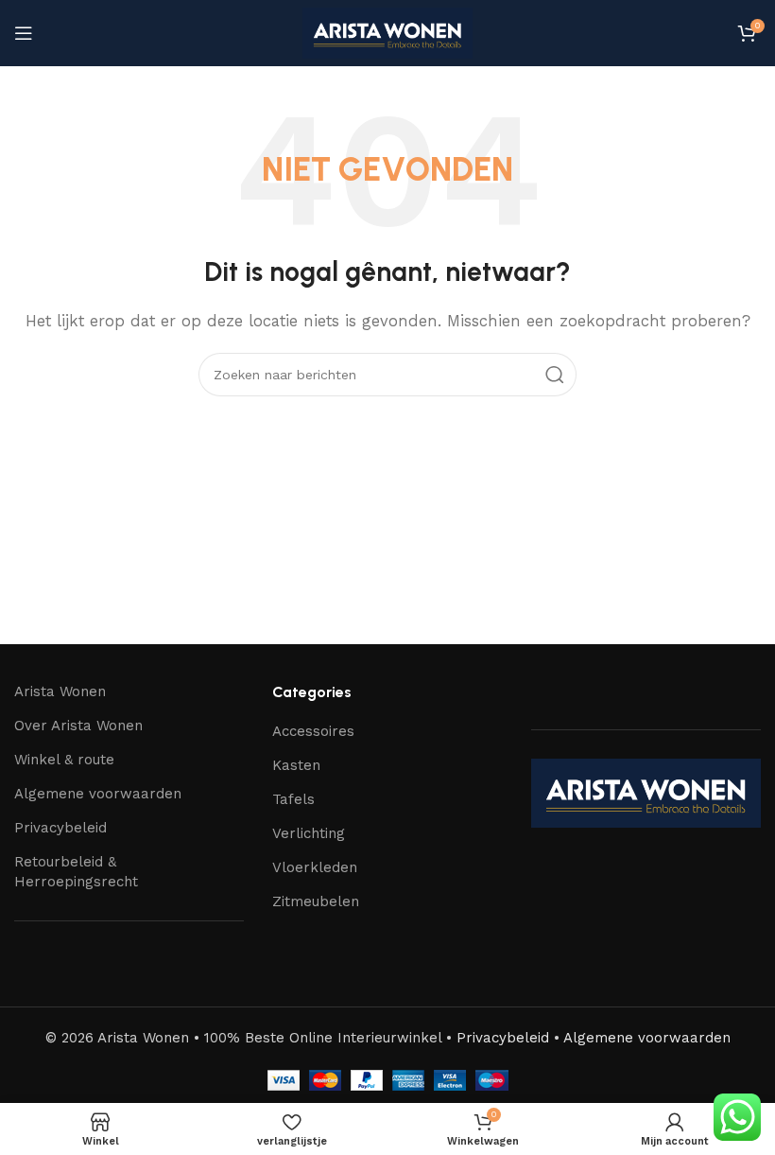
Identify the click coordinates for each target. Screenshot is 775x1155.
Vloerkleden (314, 867)
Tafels (293, 799)
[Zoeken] (555, 374)
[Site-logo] (387, 32)
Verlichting (308, 833)
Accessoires (313, 731)
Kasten (296, 765)
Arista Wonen (60, 691)
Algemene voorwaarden (97, 793)
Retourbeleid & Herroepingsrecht (76, 871)
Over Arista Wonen (78, 725)
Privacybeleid (60, 827)
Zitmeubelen (315, 901)
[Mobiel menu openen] (24, 33)
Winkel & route (64, 759)
